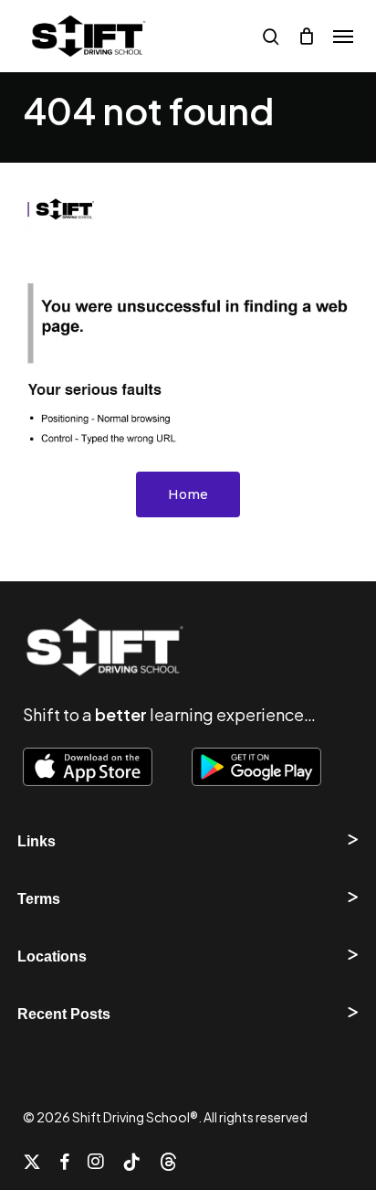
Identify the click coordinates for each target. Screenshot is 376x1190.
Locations (52, 956)
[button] (343, 36)
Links (36, 841)
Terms (38, 899)
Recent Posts (63, 1014)
